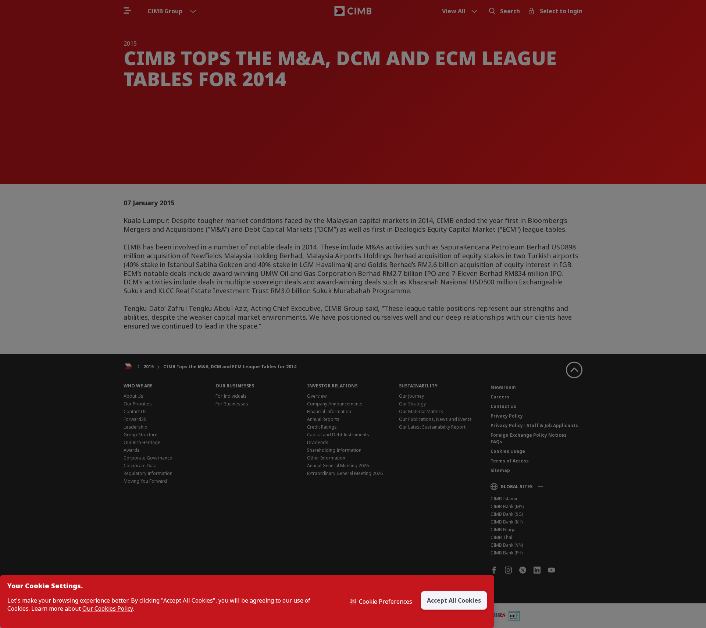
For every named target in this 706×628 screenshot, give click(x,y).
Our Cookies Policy (107, 609)
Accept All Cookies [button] (454, 600)
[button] (381, 601)
